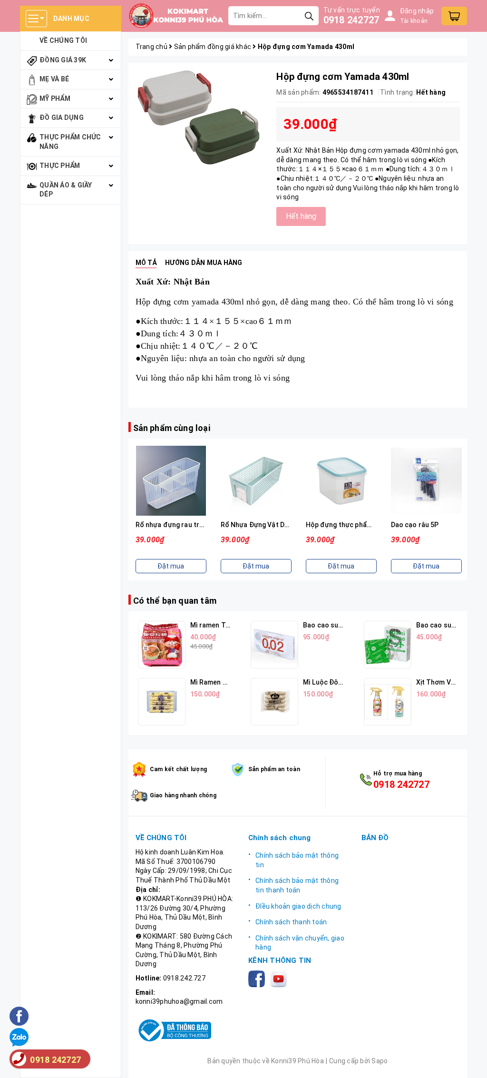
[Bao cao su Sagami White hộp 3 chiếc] (387, 644)
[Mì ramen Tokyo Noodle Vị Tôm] (161, 644)
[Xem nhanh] (170, 481)
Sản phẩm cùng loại (171, 428)
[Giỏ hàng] (454, 16)
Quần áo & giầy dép (65, 189)
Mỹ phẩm (54, 98)
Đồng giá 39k (62, 60)
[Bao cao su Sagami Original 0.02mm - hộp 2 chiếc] (274, 644)
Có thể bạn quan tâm (174, 601)
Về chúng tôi (63, 40)
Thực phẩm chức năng (70, 141)
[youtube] (280, 978)
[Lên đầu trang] (470, 1061)
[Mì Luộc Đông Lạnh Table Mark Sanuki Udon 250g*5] (274, 701)
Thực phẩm (59, 165)
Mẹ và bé (54, 79)
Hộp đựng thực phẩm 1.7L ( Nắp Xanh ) (366, 525)
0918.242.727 (184, 978)
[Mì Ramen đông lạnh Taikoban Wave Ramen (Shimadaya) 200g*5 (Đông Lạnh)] (161, 701)
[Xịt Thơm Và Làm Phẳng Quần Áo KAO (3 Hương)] (387, 701)
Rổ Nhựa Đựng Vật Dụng (258, 525)
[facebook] (258, 978)
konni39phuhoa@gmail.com (179, 1001)
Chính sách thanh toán (291, 922)
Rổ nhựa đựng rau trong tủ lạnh (185, 525)
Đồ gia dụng (61, 117)
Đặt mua (170, 566)
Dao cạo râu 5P (415, 525)
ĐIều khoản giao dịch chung (298, 906)
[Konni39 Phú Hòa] (176, 15)
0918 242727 (351, 20)
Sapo (379, 1061)
